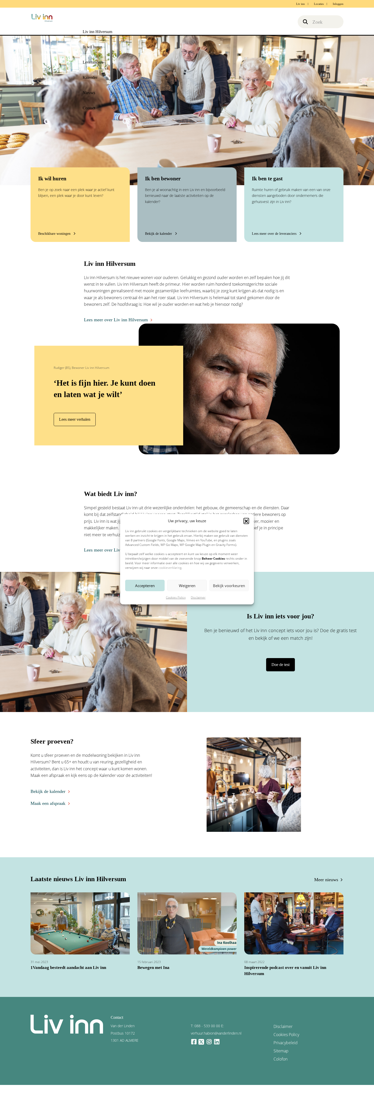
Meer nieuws (328, 879)
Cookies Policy (176, 597)
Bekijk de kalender (46, 790)
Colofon (280, 1046)
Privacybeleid (284, 1031)
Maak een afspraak (46, 801)
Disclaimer (198, 597)
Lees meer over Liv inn (102, 550)
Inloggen (338, 3)
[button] (246, 520)
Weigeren (187, 585)
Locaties (319, 3)
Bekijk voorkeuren (229, 585)
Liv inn (300, 3)
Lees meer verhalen (73, 419)
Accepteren (145, 585)
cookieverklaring (170, 567)
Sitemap (280, 1039)
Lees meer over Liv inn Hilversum (111, 320)
